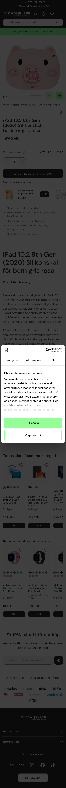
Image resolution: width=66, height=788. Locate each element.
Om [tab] (54, 360)
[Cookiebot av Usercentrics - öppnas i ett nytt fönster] (46, 350)
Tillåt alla (33, 422)
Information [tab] (33, 360)
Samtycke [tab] (12, 360)
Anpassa (31, 434)
